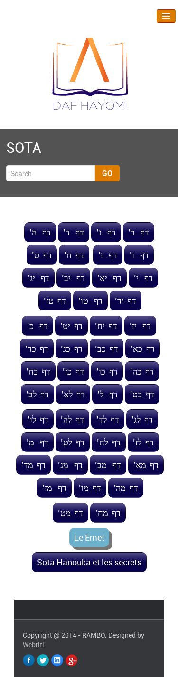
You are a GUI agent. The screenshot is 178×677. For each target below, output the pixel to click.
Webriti (33, 644)
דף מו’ (90, 487)
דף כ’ (37, 325)
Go (107, 173)
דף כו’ (107, 371)
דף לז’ (143, 442)
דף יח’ (106, 325)
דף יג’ (38, 277)
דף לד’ (107, 419)
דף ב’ (138, 232)
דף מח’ (108, 512)
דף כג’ (72, 348)
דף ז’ (107, 255)
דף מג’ (70, 464)
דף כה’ (142, 371)
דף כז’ (73, 371)
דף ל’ (107, 394)
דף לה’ (72, 419)
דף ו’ (139, 255)
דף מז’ (54, 487)
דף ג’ (106, 232)
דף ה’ (40, 232)
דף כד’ (36, 348)
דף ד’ (73, 232)
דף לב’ (37, 394)
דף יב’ (73, 277)
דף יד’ (125, 300)
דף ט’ (42, 255)
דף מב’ (108, 464)
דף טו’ (90, 300)
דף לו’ (38, 419)
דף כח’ (38, 371)
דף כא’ (143, 348)
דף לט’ (72, 442)
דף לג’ (142, 419)
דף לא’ (73, 394)
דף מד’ (33, 464)
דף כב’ (106, 348)
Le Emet (89, 537)
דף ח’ (74, 255)
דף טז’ (55, 300)
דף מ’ (37, 442)
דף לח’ (109, 442)
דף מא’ (146, 464)
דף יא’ (109, 277)
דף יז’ (140, 325)
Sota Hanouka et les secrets (89, 562)
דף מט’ (70, 512)
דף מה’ (125, 487)
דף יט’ (71, 325)
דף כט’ (142, 394)
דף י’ (143, 277)
